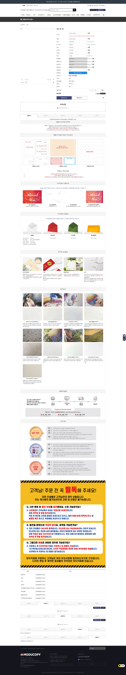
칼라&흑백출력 (57, 15)
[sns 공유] (53, 82)
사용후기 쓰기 (97, 607)
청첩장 (49, 15)
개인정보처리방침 (31, 648)
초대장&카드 (41, 15)
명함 (78, 15)
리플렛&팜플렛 (66, 15)
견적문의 (64, 1)
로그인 (96, 5)
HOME (23, 15)
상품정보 (29, 115)
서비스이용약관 (23, 648)
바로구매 (64, 97)
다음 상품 (49, 79)
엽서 (34, 15)
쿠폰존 (36, 5)
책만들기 (28, 15)
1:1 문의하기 (91, 664)
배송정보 (80, 115)
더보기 (103, 607)
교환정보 (97, 115)
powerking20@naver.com (29, 665)
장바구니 (80, 97)
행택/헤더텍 (96, 15)
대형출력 (82, 15)
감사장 (73, 15)
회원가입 (91, 5)
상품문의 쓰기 (97, 619)
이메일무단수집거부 (40, 648)
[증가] (95, 90)
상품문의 (63, 115)
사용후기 (46, 115)
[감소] (91, 90)
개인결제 (31, 5)
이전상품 (26, 79)
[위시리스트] (103, 97)
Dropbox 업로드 (78, 72)
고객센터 (88, 15)
